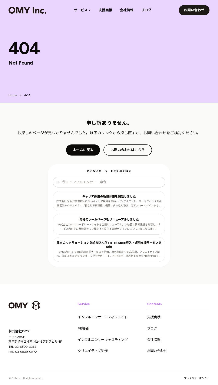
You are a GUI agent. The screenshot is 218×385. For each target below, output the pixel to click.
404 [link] (27, 95)
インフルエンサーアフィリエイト (103, 317)
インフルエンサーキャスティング (103, 340)
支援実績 (105, 10)
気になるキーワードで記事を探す (109, 171)
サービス (80, 10)
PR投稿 (83, 328)
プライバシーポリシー (196, 378)
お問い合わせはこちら (128, 150)
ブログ (146, 10)
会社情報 (126, 10)
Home (13, 95)
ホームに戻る (83, 150)
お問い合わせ (194, 10)
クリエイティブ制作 (93, 351)
